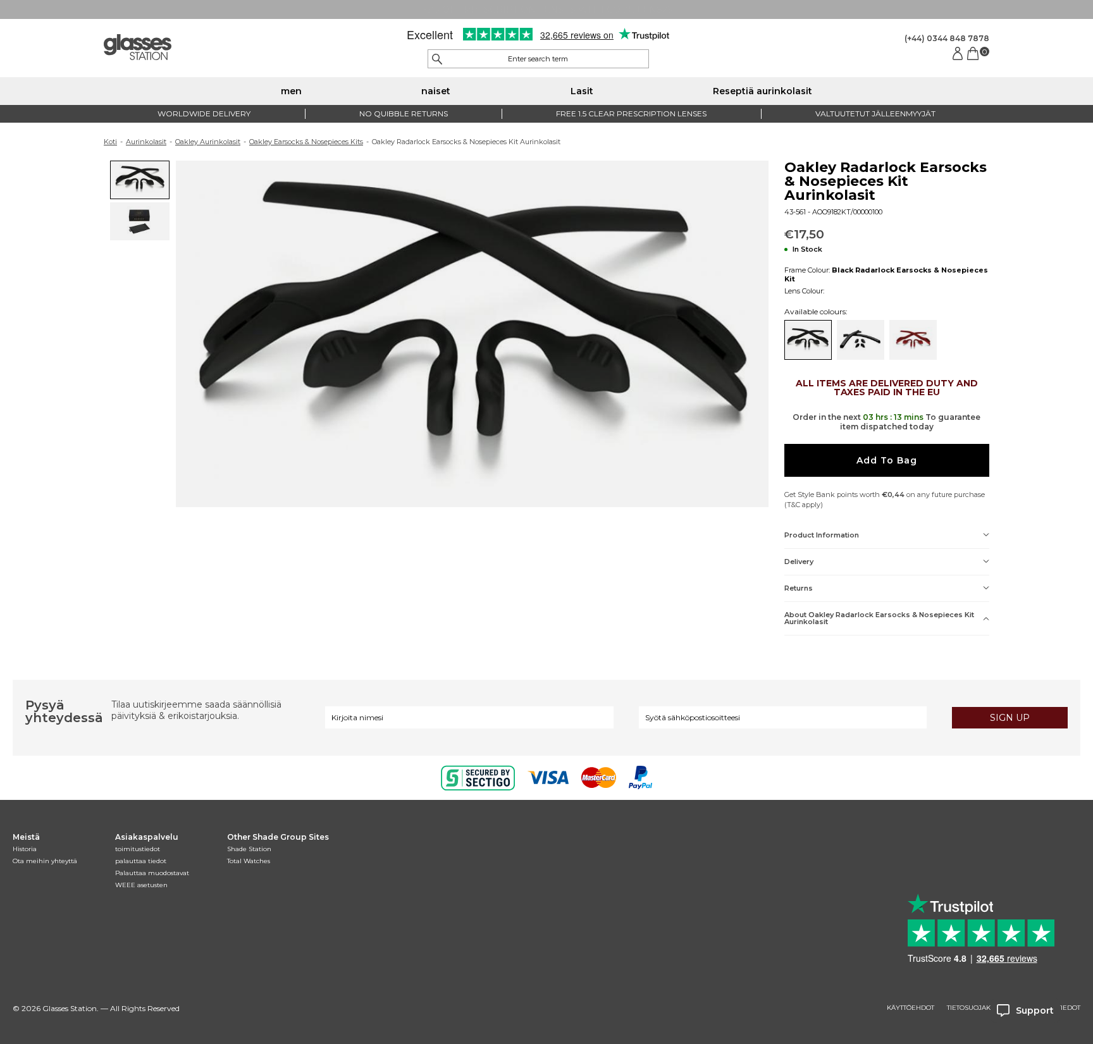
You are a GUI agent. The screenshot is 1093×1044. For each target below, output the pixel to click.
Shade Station (249, 849)
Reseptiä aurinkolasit (762, 91)
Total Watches (248, 861)
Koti (110, 141)
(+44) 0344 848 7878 (947, 38)
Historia (25, 849)
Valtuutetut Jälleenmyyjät (875, 113)
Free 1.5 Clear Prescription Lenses (631, 113)
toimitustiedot (137, 849)
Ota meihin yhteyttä (45, 861)
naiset (435, 91)
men (291, 91)
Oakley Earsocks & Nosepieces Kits (306, 141)
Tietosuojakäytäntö (983, 1008)
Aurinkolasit (146, 141)
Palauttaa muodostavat (152, 873)
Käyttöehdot (910, 1008)
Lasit (582, 91)
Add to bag (886, 460)
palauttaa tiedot (140, 861)
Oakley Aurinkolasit (207, 141)
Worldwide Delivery (203, 113)
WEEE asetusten (141, 885)
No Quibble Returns (403, 113)
